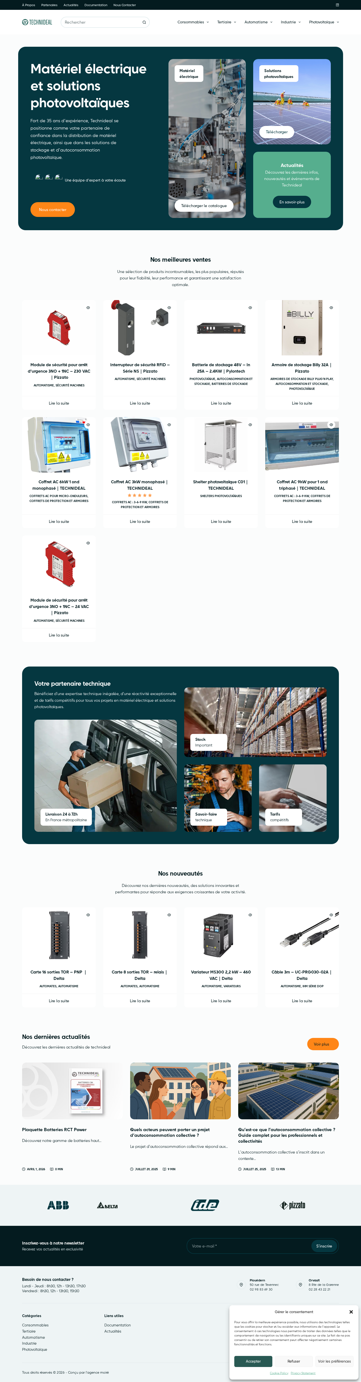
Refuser (294, 1361)
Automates (48, 986)
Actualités (71, 5)
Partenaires (49, 5)
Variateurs (232, 986)
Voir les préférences (334, 1361)
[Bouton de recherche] (144, 22)
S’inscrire (324, 1246)
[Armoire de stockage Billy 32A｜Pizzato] (302, 327)
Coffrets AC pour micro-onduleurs (58, 496)
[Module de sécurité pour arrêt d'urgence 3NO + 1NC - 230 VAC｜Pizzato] (59, 327)
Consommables (191, 22)
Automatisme (256, 22)
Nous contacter (124, 5)
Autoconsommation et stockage (302, 384)
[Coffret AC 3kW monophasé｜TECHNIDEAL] (140, 444)
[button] (351, 1311)
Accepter (253, 1361)
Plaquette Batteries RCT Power (54, 1129)
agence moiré (98, 1372)
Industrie (288, 22)
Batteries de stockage (230, 384)
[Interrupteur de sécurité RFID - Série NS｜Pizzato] (140, 327)
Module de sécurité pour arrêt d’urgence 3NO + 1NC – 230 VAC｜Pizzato (59, 371)
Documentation (95, 5)
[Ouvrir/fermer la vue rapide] (88, 308)
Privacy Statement (303, 1373)
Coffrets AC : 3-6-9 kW (129, 502)
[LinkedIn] (337, 4)
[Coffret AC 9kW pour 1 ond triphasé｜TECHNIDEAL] (302, 444)
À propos (28, 5)
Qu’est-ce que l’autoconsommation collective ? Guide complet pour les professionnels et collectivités (286, 1135)
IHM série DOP (313, 986)
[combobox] (100, 22)
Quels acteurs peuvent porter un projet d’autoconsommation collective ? (170, 1132)
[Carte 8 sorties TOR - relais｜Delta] (140, 935)
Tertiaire (224, 22)
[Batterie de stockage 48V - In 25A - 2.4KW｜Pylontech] (221, 327)
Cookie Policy (279, 1373)
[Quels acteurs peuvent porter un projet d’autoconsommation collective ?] (180, 1091)
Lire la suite (59, 403)
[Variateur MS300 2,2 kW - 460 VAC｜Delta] (221, 935)
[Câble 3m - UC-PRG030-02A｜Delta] (302, 935)
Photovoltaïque (321, 22)
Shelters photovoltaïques (221, 496)
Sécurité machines (70, 385)
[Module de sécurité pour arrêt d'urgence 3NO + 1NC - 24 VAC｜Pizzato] (59, 563)
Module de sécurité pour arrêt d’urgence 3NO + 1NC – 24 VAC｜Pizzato (59, 606)
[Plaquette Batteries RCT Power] (72, 1091)
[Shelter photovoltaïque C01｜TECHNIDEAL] (221, 444)
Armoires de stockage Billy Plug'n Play (301, 379)
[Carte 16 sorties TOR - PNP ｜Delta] (59, 935)
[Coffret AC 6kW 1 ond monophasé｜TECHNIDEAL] (59, 444)
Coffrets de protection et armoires (58, 501)
